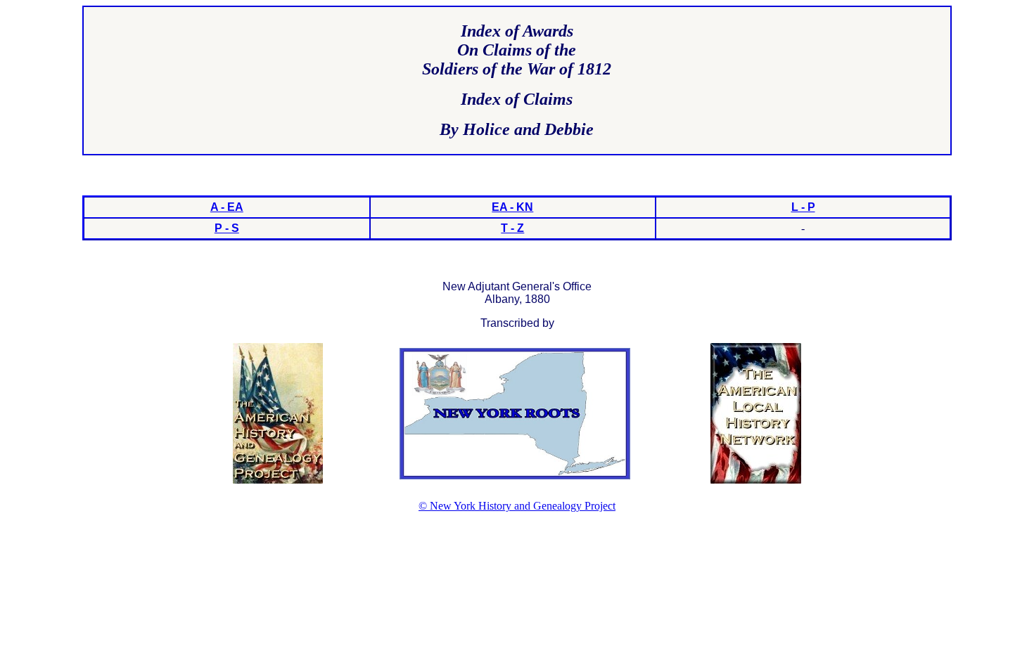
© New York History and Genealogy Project (517, 506)
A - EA (226, 207)
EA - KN (512, 207)
